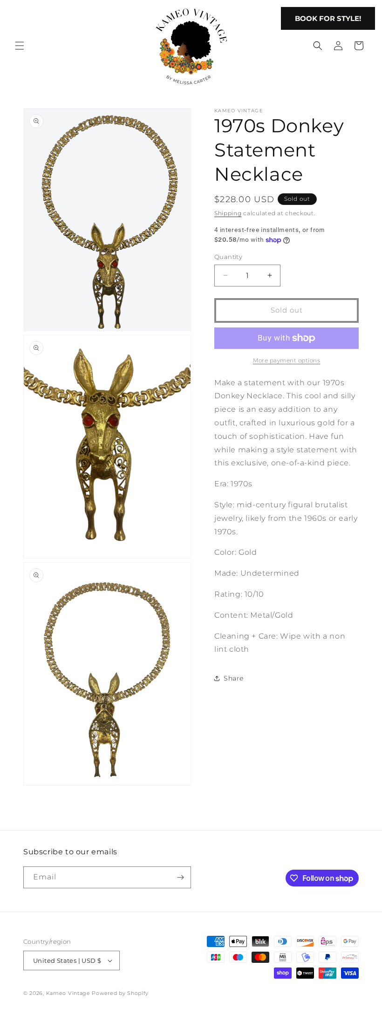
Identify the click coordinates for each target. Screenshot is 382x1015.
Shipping (228, 213)
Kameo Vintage (68, 993)
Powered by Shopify (120, 993)
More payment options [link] (286, 360)
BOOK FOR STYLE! (328, 18)
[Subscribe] (180, 877)
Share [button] (234, 678)
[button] (19, 45)
